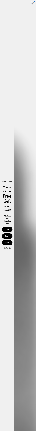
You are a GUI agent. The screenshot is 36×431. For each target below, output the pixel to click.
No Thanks (7, 248)
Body (7, 236)
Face (7, 229)
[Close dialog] (33, 3)
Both (7, 243)
